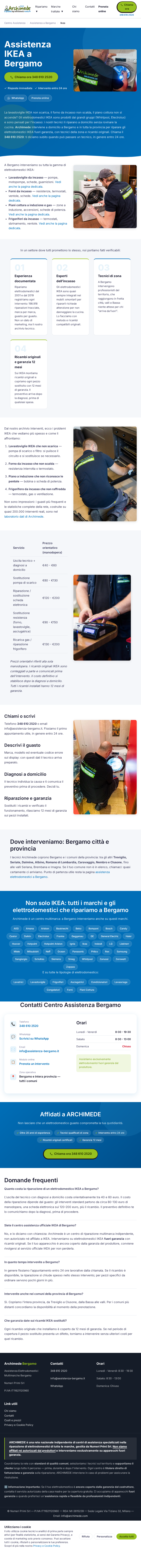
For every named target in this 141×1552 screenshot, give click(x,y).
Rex (107, 951)
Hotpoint (32, 943)
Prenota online (40, 97)
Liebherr (124, 943)
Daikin (27, 936)
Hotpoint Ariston (53, 943)
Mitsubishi (33, 951)
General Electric (109, 936)
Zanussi (104, 959)
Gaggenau (77, 936)
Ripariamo (41, 6)
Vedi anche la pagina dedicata (29, 214)
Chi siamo (10, 1410)
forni (70, 989)
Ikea (84, 943)
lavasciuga (121, 982)
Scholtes (39, 959)
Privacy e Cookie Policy (18, 1425)
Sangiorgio (21, 959)
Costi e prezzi (12, 1420)
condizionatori (99, 982)
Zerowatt (121, 959)
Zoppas (70, 966)
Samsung (122, 951)
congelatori (53, 989)
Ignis (72, 943)
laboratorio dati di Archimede (23, 516)
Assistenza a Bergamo (43, 22)
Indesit (98, 943)
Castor (13, 936)
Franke (60, 936)
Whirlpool (87, 959)
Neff (48, 951)
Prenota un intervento (34, 1064)
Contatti (90, 6)
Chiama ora (128, 6)
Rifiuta (86, 1536)
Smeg (71, 959)
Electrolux (43, 936)
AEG (16, 928)
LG (110, 943)
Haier (129, 936)
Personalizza (104, 1536)
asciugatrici (77, 982)
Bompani (93, 928)
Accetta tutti (126, 1536)
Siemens (56, 959)
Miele (17, 951)
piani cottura (87, 989)
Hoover (16, 943)
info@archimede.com (74, 1515)
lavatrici (18, 982)
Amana (30, 928)
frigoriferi (58, 982)
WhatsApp (17, 97)
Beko (78, 928)
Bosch (109, 928)
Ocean (61, 951)
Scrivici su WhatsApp (34, 1038)
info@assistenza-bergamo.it (39, 1051)
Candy (123, 928)
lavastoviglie (37, 982)
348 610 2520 (28, 1026)
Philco (94, 951)
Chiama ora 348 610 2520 (33, 77)
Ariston (45, 928)
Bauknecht (62, 928)
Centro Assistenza (14, 22)
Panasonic (78, 951)
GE (92, 936)
